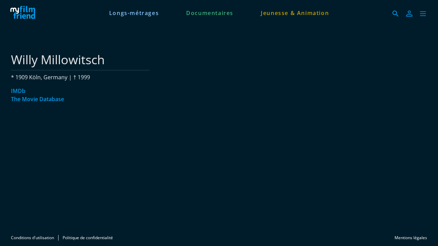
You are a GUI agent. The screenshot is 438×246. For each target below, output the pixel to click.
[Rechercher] (395, 13)
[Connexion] (409, 13)
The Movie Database (37, 99)
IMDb (18, 91)
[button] (423, 13)
